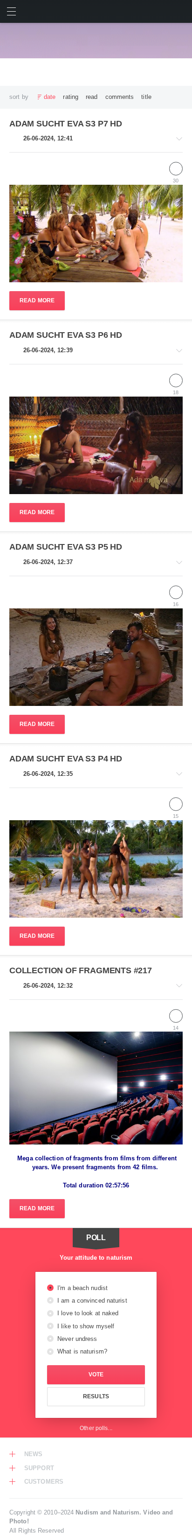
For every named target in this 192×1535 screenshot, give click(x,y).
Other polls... (96, 1428)
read (91, 96)
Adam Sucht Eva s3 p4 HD (65, 758)
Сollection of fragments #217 (80, 970)
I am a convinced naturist (91, 1300)
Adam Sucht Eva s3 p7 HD (65, 123)
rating (70, 96)
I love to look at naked (87, 1313)
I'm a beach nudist (81, 1287)
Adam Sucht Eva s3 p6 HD (65, 335)
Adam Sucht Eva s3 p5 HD (65, 546)
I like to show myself (84, 1326)
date (49, 96)
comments (119, 96)
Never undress (76, 1338)
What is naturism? (81, 1351)
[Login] (180, 11)
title (146, 96)
